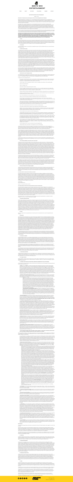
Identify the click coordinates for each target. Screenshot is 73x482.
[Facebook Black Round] (20, 478)
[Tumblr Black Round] (24, 478)
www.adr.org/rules (43, 372)
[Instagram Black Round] (18, 478)
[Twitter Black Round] (22, 478)
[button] (25, 11)
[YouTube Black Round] (26, 478)
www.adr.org (47, 306)
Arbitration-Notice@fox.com (46, 285)
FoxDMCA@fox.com (22, 182)
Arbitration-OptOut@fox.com (37, 379)
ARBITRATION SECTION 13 (27, 34)
